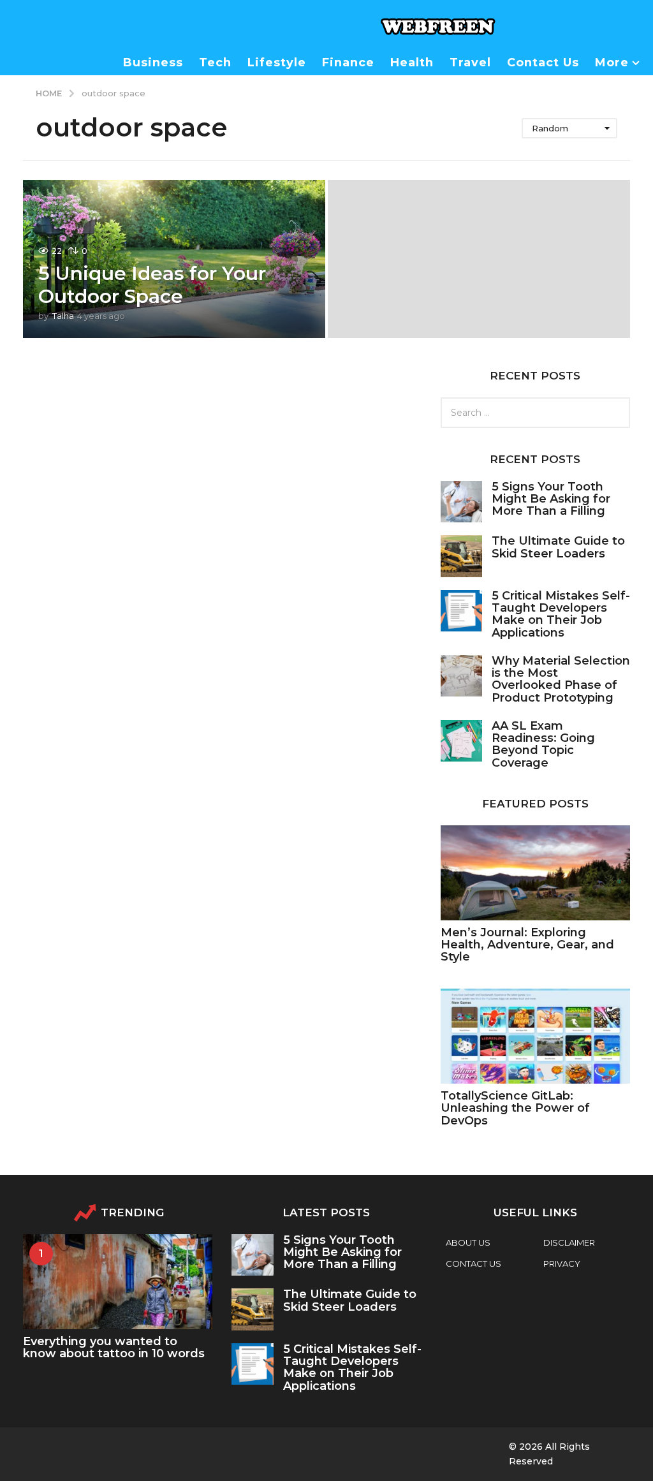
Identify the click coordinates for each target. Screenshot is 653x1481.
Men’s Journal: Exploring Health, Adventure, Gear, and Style (527, 944)
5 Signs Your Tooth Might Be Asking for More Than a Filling (551, 499)
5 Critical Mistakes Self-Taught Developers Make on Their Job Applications (561, 614)
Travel (470, 62)
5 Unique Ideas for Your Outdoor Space (152, 285)
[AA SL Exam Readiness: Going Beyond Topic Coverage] (461, 741)
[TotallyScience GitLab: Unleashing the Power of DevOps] (535, 1036)
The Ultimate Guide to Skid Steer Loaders (558, 547)
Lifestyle (276, 62)
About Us (468, 1242)
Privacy (561, 1263)
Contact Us (543, 62)
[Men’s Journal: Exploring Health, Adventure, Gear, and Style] (535, 872)
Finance (348, 62)
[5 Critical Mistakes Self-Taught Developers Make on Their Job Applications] (461, 610)
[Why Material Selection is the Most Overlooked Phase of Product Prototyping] (461, 675)
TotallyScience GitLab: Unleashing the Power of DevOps (515, 1108)
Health (412, 62)
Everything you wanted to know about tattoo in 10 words (114, 1347)
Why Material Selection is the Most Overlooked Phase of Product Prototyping (561, 679)
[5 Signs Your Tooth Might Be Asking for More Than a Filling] (461, 501)
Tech (215, 62)
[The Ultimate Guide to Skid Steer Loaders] (461, 556)
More (612, 62)
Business (153, 62)
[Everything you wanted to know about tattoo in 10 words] (117, 1281)
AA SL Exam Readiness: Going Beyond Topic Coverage (543, 744)
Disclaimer (569, 1242)
